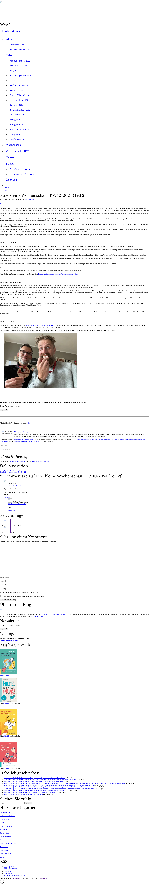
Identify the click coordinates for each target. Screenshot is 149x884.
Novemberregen (5, 850)
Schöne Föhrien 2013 (19, 129)
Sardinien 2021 (16, 90)
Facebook (7, 187)
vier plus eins (4, 857)
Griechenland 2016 (18, 114)
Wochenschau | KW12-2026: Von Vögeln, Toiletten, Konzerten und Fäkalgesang (30, 792)
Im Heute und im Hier (19, 49)
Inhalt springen (11, 31)
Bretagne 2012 (16, 134)
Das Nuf (2, 823)
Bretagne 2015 (16, 119)
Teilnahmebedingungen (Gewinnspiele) (16, 875)
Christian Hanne (29, 200)
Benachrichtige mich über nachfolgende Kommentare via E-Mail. (23, 596)
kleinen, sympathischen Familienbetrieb (57, 614)
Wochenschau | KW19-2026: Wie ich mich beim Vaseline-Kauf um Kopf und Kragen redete (33, 781)
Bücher (10, 163)
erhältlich (6, 703)
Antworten (7, 497)
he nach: (2, 803)
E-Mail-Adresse (5, 585)
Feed (5, 191)
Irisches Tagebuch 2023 (20, 75)
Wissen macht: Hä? (17, 151)
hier (29, 423)
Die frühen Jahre (17, 44)
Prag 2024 (14, 70)
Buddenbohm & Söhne (7, 816)
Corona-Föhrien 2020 (19, 95)
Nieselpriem (4, 847)
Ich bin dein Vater (5, 836)
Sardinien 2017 (16, 105)
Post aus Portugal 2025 (20, 60)
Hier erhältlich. (5, 675)
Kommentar (4, 577)
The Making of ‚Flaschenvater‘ (24, 174)
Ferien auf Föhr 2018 (19, 100)
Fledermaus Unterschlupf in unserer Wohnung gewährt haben (58, 274)
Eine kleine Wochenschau (17, 461)
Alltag (9, 39)
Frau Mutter (4, 829)
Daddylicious (4, 819)
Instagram (7, 189)
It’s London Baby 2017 (20, 110)
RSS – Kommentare (10, 868)
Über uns (11, 179)
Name (2, 581)
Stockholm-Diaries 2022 (20, 85)
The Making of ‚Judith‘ (20, 169)
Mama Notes (4, 840)
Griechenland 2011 (18, 139)
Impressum (7, 871)
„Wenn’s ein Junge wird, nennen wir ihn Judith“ (27, 441)
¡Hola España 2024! (18, 65)
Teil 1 (2, 203)
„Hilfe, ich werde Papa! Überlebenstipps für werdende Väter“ (95, 439)
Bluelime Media (43, 878)
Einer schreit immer (6, 826)
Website (2, 588)
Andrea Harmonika (6, 812)
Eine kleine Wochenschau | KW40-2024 (14, 472)
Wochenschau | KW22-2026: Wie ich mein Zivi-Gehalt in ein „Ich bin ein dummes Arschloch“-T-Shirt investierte (40, 779)
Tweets (10, 157)
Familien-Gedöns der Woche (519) (12, 470)
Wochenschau (14, 144)
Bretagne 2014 (16, 124)
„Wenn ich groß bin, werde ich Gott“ (23, 439)
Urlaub (10, 55)
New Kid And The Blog (8, 843)
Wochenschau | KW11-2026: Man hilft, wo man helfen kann (23, 794)
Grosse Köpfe (4, 833)
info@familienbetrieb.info (9, 640)
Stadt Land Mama (5, 854)
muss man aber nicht (37, 616)
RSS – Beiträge (9, 866)
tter (5, 185)
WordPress (16, 878)
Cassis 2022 (15, 80)
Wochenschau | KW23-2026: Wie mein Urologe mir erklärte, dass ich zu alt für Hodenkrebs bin (34, 778)
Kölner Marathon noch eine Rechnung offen (40, 325)
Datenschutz (8, 873)
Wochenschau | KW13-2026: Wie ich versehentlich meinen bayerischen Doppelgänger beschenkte (35, 790)
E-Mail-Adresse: (5, 406)
